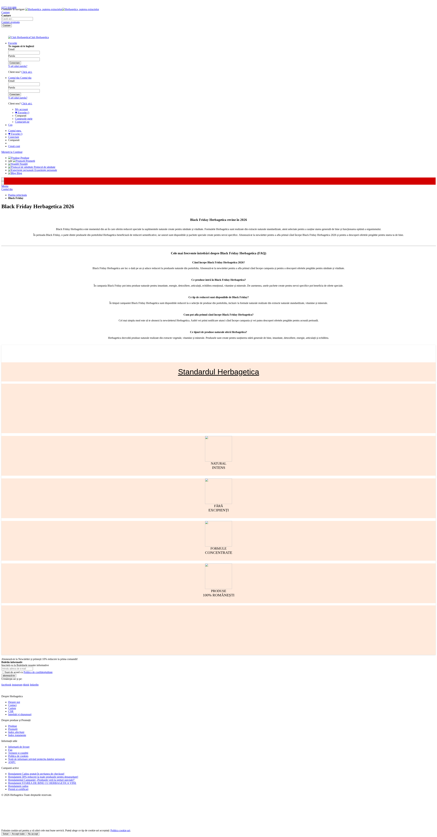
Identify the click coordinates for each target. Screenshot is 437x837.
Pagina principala (17, 195)
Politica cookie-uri (120, 830)
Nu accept (33, 834)
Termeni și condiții (18, 752)
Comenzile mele (23, 118)
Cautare (5, 12)
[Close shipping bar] (2, 183)
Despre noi (14, 702)
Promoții (12, 729)
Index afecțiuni (16, 732)
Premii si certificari (18, 789)
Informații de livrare (19, 746)
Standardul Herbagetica (218, 371)
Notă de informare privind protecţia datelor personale (36, 759)
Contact (12, 705)
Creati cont (14, 146)
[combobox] (17, 19)
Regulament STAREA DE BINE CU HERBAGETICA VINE (42, 783)
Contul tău (7, 189)
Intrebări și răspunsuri (19, 714)
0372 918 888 (8, 7)
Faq (10, 749)
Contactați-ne (22, 121)
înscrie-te (39, 3)
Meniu (4, 186)
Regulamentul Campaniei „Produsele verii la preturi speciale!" (41, 779)
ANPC (12, 762)
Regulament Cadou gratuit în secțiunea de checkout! (36, 773)
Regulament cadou (18, 786)
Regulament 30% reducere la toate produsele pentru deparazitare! (43, 776)
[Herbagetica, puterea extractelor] (62, 9)
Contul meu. (15, 130)
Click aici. (26, 71)
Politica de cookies (18, 756)
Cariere (12, 708)
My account (21, 109)
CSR (10, 711)
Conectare (13, 137)
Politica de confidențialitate (38, 672)
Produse (12, 726)
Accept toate (18, 834)
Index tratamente (17, 735)
